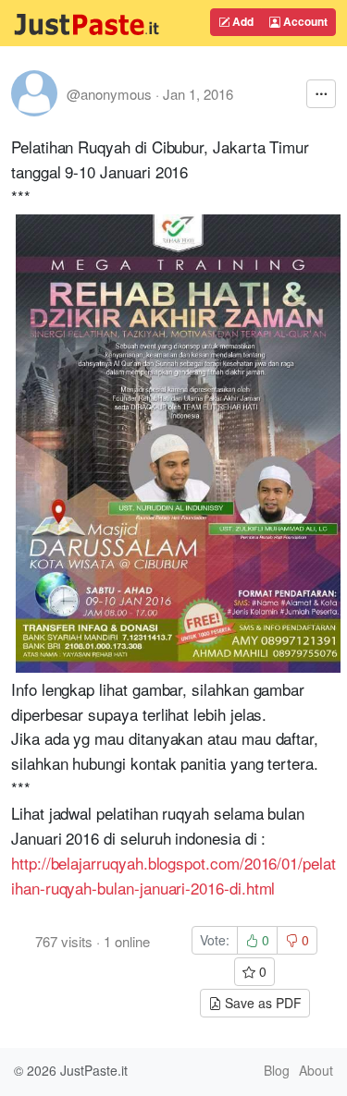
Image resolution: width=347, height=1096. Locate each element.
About (316, 1070)
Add (241, 21)
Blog (277, 1070)
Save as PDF (261, 1002)
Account (304, 21)
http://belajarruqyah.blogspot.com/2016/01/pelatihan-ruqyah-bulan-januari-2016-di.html (173, 875)
